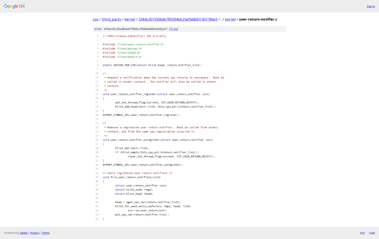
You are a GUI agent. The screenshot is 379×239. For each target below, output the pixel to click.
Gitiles (24, 233)
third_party (111, 19)
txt (362, 232)
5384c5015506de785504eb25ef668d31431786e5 (178, 19)
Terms (45, 233)
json (372, 232)
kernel (130, 19)
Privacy (34, 233)
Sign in (371, 6)
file (174, 29)
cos (96, 19)
